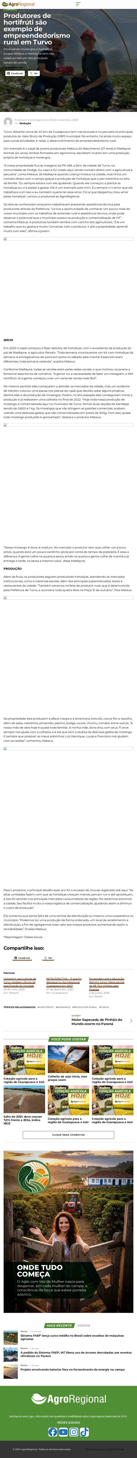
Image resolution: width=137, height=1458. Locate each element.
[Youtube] (63, 1432)
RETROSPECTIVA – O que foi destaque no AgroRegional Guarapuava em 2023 (64, 982)
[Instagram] (73, 1432)
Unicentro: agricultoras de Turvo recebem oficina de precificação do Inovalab (20, 982)
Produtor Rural (85, 1007)
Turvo (104, 1007)
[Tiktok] (84, 1432)
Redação (25, 123)
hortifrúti (46, 1007)
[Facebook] (52, 1432)
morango (63, 1007)
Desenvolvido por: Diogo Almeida (104, 1449)
